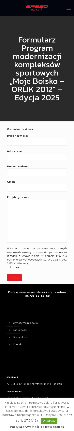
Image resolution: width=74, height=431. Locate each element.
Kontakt (17, 344)
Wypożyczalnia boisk (25, 323)
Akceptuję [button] (49, 420)
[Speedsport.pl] (37, 8)
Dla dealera (20, 337)
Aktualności (20, 330)
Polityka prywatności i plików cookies (37, 427)
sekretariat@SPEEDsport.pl (46, 384)
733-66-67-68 (18, 384)
